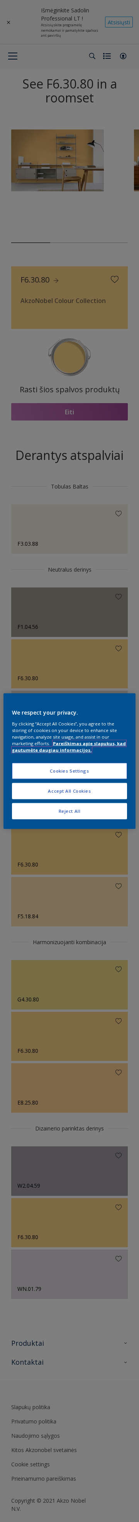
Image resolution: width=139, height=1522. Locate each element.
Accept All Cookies (69, 790)
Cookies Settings (69, 771)
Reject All (70, 811)
